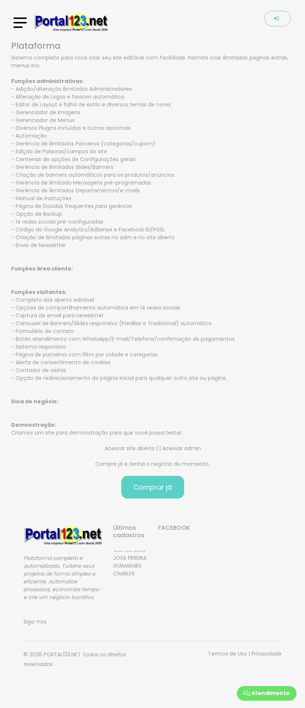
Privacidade (266, 653)
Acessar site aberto (130, 448)
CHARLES (124, 570)
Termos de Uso (227, 653)
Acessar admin (181, 448)
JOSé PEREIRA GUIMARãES (130, 558)
